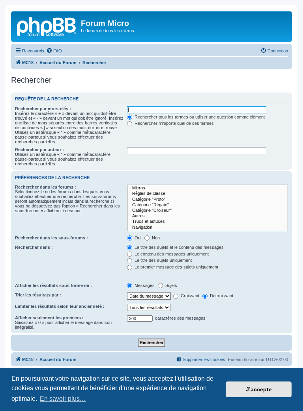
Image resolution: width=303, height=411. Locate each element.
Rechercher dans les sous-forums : (51, 237)
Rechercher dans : (34, 247)
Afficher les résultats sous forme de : (53, 285)
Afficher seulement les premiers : (49, 317)
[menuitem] (54, 51)
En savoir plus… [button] (63, 398)
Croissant (189, 295)
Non (155, 237)
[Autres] (207, 216)
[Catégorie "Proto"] (207, 199)
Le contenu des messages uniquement (171, 254)
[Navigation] (207, 227)
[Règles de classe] (207, 193)
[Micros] (207, 188)
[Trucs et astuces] (207, 221)
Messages (144, 285)
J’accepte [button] (259, 389)
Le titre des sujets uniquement (162, 260)
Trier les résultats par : (38, 295)
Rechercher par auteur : (39, 149)
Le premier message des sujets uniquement (175, 267)
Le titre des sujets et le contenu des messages (178, 247)
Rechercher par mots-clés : (43, 108)
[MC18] (47, 25)
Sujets (170, 285)
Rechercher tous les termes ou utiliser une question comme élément (199, 117)
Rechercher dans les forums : (45, 187)
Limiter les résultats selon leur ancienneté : (60, 306)
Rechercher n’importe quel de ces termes (173, 123)
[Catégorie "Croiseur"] (207, 210)
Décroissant (221, 295)
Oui (137, 237)
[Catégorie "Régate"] (207, 205)
